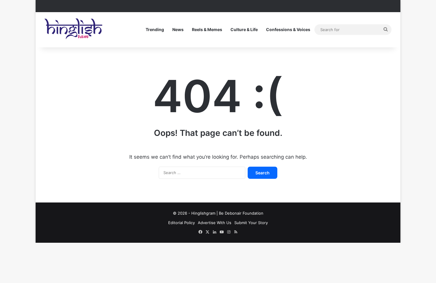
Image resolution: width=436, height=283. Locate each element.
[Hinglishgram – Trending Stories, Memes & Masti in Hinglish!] (74, 29)
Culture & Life (244, 29)
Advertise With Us (214, 222)
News (178, 29)
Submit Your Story (251, 222)
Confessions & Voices (288, 29)
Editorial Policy (181, 222)
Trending (155, 29)
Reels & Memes (207, 29)
